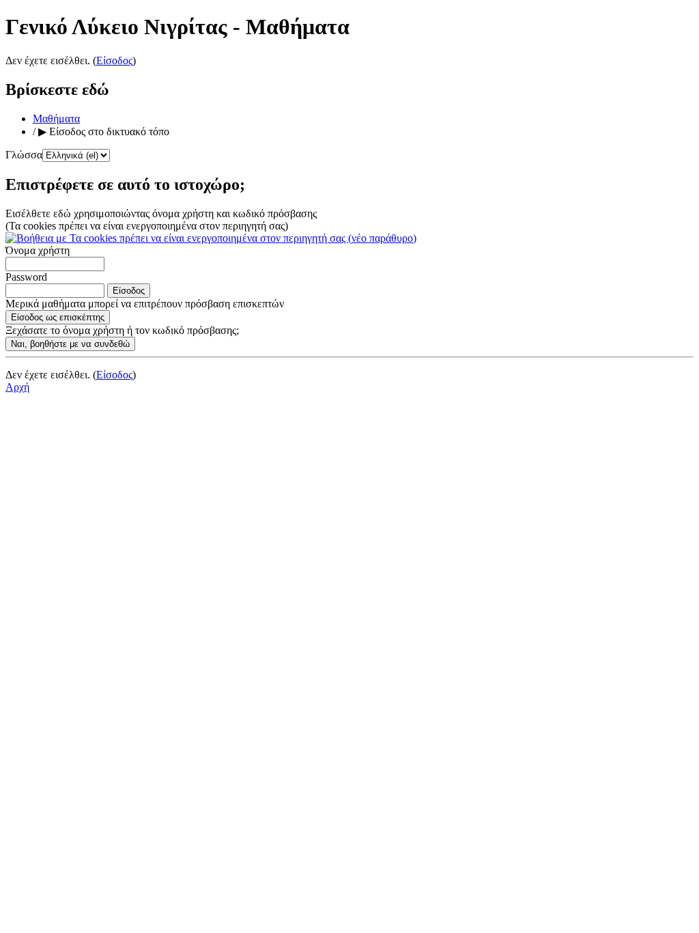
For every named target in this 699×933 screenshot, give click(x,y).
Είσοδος (114, 60)
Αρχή (17, 387)
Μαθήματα (56, 118)
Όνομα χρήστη (37, 250)
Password (26, 277)
